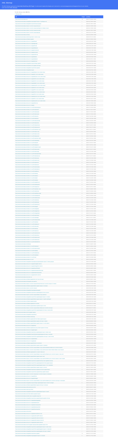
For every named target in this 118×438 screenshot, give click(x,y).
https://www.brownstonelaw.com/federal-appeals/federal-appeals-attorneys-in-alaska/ (31, 321)
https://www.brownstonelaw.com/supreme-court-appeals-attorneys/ (28, 65)
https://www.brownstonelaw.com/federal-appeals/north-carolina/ (27, 303)
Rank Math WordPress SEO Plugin (26, 6)
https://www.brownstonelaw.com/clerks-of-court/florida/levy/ (26, 173)
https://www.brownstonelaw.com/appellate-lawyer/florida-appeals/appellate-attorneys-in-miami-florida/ (34, 336)
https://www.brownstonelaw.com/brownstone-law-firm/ (25, 387)
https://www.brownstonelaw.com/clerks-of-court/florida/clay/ (26, 228)
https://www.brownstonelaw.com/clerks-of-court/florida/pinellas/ (27, 140)
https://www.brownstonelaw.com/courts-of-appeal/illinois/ (26, 376)
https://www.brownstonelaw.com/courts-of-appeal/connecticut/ (27, 50)
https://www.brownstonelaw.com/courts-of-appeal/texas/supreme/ (27, 409)
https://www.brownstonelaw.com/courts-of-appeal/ (24, 105)
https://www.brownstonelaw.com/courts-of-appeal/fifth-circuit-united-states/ (29, 89)
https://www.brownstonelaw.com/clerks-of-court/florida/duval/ (26, 246)
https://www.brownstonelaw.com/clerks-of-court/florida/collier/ (27, 226)
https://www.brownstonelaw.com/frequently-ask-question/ (26, 281)
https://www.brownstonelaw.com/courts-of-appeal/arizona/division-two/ (28, 413)
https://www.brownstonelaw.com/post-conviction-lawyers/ (26, 288)
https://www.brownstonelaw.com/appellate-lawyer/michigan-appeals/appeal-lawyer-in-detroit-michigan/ (34, 382)
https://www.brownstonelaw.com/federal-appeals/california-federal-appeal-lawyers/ (30, 318)
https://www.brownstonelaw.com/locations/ (23, 411)
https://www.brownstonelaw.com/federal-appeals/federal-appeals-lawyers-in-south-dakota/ (32, 323)
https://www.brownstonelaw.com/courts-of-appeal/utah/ (25, 340)
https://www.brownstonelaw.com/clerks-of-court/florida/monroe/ (27, 160)
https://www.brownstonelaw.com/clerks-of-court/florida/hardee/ (27, 202)
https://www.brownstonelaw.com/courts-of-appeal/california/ (26, 54)
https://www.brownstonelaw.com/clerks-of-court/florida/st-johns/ (27, 133)
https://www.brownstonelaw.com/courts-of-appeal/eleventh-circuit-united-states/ (30, 76)
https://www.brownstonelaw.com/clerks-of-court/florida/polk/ (26, 142)
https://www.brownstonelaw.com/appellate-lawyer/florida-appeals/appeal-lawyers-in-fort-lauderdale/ (34, 365)
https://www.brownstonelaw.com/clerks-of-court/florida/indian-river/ (28, 188)
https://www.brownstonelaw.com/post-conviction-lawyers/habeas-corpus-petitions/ (30, 294)
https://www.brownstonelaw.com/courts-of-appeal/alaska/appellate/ (27, 400)
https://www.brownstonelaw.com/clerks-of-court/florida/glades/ (27, 208)
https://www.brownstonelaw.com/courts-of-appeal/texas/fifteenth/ (27, 268)
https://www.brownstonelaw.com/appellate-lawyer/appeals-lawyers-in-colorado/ (30, 435)
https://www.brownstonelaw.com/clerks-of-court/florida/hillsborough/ (28, 193)
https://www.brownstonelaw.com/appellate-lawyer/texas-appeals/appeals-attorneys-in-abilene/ (33, 431)
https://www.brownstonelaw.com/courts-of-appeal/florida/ (26, 45)
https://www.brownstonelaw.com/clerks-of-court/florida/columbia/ (27, 248)
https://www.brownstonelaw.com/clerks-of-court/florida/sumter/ (27, 122)
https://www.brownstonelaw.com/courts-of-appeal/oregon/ (26, 329)
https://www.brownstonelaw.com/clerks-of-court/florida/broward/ (27, 237)
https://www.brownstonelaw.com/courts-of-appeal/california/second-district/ (29, 420)
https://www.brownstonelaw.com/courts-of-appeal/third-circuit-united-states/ (29, 94)
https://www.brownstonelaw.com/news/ (22, 34)
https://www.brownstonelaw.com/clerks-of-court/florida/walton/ (27, 109)
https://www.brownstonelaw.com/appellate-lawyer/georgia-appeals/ (27, 290)
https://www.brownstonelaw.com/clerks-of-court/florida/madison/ (27, 169)
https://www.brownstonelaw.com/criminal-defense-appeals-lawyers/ (27, 393)
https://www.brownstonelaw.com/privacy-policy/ (24, 389)
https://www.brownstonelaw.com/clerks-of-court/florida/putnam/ (27, 136)
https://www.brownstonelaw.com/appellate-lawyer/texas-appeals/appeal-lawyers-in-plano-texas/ (33, 426)
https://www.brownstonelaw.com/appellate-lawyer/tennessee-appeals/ (28, 23)
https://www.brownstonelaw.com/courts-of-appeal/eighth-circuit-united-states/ (30, 83)
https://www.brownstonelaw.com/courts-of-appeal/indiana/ (26, 338)
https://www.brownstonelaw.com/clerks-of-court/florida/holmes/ (27, 191)
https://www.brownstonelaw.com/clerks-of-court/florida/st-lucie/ (27, 131)
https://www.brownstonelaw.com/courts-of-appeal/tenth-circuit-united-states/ (29, 78)
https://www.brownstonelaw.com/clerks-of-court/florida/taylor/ (27, 118)
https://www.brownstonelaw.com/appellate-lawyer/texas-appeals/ (27, 433)
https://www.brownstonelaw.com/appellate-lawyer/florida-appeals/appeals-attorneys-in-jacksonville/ (34, 310)
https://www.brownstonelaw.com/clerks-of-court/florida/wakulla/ (27, 111)
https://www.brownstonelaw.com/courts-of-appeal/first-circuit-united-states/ (29, 98)
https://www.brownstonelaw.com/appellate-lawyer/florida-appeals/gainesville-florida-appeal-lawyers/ (34, 362)
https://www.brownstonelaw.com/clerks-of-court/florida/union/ (26, 116)
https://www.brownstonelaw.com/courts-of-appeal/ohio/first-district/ (28, 274)
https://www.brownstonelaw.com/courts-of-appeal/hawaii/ (26, 41)
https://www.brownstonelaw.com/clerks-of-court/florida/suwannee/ (27, 120)
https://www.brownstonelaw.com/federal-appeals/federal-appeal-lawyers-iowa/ (30, 356)
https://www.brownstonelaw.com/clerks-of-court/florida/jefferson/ (27, 182)
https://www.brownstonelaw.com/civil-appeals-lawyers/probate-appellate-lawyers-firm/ (31, 424)
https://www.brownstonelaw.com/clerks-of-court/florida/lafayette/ (27, 184)
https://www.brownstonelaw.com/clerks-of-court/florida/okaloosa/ (27, 155)
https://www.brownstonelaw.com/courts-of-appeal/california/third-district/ (29, 422)
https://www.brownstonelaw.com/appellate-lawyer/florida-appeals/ (27, 67)
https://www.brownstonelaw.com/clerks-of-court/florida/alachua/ (27, 252)
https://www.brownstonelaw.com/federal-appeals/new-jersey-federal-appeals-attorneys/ (31, 327)
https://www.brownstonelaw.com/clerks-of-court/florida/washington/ (28, 107)
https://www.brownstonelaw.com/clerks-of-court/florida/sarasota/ (27, 127)
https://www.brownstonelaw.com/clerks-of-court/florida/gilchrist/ (27, 210)
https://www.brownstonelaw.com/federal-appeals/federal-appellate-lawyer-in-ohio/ (30, 305)
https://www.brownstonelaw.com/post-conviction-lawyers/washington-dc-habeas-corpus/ (32, 28)
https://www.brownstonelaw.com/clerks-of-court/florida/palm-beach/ (28, 147)
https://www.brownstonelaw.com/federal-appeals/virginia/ (26, 301)
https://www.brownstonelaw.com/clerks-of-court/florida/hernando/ (27, 197)
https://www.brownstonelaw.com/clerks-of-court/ (24, 259)
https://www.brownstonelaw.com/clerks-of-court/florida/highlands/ (27, 195)
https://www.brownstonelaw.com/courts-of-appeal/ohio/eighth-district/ (28, 263)
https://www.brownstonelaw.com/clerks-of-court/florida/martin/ (27, 162)
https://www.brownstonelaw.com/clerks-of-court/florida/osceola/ (27, 149)
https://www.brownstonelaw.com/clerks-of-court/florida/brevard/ (27, 239)
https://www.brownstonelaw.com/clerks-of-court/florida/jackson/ (27, 186)
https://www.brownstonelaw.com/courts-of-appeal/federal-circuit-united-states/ (30, 72)
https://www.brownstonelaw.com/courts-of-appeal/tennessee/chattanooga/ (29, 270)
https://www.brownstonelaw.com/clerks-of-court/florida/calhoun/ (27, 235)
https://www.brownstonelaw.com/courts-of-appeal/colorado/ (26, 52)
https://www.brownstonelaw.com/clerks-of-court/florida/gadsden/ (27, 213)
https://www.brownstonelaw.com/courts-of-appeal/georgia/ (26, 43)
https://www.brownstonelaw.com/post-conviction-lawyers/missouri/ (27, 25)
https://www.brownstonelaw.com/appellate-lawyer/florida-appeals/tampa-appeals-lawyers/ (32, 371)
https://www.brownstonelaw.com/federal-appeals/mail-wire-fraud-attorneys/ (29, 279)
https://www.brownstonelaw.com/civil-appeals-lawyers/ (25, 312)
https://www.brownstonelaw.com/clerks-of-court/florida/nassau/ (27, 158)
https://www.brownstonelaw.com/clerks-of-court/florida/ (25, 257)
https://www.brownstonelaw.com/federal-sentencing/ (25, 316)
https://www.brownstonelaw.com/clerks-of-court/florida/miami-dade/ (28, 138)
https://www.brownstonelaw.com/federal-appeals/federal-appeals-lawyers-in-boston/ (31, 367)
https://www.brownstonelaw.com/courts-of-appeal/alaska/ (26, 56)
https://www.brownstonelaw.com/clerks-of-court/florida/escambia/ (27, 219)
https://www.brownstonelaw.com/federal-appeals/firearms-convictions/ (28, 343)
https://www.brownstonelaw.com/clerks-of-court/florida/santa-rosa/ (28, 129)
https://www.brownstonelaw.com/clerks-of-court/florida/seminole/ (27, 125)
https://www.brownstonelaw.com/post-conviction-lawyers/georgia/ (27, 32)
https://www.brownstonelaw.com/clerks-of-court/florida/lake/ (26, 180)
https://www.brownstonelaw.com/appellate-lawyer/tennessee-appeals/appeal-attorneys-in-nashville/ (33, 334)
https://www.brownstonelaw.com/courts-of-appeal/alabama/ (26, 58)
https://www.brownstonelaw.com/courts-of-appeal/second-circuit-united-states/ (30, 96)
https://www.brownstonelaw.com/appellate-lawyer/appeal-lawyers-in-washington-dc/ (31, 21)
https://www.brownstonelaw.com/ (21, 19)
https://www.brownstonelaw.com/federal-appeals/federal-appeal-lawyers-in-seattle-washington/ (33, 299)
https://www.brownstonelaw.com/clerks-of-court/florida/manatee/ (27, 166)
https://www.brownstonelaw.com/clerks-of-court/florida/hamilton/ (27, 204)
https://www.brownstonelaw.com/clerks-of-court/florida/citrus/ (27, 230)
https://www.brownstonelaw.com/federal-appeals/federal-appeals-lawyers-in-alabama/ (31, 345)
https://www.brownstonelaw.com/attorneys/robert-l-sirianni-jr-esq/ (27, 36)
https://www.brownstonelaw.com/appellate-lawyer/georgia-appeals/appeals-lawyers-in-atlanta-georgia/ (34, 261)
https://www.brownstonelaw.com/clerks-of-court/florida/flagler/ (27, 217)
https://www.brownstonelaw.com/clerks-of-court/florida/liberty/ (27, 171)
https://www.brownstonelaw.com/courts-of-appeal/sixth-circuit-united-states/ (29, 87)
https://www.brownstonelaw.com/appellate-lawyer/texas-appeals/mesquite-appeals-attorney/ (32, 398)
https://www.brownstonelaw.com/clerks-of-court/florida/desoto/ (27, 224)
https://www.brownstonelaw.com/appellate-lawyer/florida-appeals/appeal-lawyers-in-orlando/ (32, 296)
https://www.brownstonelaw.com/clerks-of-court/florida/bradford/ (27, 241)
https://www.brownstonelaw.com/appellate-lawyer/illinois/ (26, 314)
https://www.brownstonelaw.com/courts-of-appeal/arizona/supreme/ (28, 404)
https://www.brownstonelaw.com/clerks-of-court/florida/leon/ (26, 175)
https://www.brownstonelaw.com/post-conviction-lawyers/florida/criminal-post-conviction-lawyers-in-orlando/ (35, 283)
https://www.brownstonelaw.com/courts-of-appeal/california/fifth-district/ (29, 415)
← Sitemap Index (18, 14)
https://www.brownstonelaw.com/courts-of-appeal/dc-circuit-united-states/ (29, 74)
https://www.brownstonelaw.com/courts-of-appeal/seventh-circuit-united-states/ (30, 85)
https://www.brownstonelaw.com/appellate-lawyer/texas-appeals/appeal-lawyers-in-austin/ (32, 391)
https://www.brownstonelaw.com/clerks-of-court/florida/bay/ (26, 250)
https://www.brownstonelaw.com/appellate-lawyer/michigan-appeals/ (28, 63)
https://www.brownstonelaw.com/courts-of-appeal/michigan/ (26, 378)
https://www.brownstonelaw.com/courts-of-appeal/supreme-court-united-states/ (30, 100)
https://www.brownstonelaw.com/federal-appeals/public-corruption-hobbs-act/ (30, 351)
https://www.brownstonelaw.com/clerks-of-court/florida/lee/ (26, 177)
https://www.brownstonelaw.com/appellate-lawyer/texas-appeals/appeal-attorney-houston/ (32, 292)
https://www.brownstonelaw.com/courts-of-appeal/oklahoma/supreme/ (28, 272)
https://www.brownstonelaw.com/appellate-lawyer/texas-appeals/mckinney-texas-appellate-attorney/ (34, 360)
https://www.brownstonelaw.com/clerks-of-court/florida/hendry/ (27, 199)
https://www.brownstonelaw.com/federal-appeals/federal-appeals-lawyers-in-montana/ (31, 285)
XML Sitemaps (13, 7)
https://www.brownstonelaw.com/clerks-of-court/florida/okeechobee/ (28, 153)
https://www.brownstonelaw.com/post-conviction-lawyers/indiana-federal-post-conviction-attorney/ (33, 307)
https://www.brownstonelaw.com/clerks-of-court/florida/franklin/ (27, 215)
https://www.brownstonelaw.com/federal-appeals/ (24, 39)
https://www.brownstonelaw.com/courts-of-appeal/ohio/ (25, 325)
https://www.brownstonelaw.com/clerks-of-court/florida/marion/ (27, 164)
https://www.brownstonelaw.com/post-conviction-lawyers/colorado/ (28, 30)
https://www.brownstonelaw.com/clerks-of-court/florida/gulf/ (26, 206)
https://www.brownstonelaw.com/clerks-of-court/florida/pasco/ (27, 144)
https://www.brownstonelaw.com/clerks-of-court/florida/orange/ (27, 151)
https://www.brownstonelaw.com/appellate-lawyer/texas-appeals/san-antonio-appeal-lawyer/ (32, 369)
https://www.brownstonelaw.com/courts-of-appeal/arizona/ (26, 61)
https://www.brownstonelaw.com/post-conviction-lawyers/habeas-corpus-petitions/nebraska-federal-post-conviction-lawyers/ (38, 347)
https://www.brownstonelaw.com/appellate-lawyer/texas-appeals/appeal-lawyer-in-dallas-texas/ (33, 332)
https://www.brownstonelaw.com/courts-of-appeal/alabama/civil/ (27, 402)
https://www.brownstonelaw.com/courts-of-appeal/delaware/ (26, 47)
